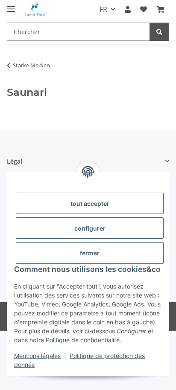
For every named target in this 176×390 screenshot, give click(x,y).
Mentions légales (37, 355)
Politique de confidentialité (83, 340)
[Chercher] (159, 32)
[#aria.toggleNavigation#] (11, 5)
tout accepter (89, 203)
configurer (90, 228)
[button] (127, 9)
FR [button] (103, 9)
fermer (90, 253)
